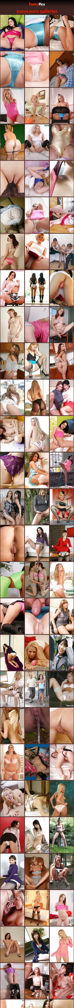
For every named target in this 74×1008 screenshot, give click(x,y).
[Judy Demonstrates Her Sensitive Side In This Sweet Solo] (37, 179)
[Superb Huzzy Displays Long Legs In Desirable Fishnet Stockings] (62, 689)
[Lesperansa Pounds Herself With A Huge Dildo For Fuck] (62, 507)
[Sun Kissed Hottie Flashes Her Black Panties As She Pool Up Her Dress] (12, 835)
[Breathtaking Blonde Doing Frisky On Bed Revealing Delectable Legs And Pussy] (37, 507)
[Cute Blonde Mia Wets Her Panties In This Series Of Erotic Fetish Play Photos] (12, 33)
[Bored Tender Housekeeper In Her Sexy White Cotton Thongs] (12, 397)
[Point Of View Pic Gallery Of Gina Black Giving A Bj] (12, 179)
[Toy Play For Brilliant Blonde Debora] (37, 69)
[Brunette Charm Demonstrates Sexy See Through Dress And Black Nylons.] (37, 470)
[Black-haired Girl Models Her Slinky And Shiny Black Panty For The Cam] (12, 762)
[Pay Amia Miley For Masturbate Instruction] (62, 179)
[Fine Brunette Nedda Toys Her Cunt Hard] (12, 288)
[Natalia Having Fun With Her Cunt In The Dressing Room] (12, 653)
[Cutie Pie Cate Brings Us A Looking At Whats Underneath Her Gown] (37, 215)
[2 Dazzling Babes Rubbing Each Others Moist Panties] (12, 507)
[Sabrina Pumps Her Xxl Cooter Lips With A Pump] (12, 543)
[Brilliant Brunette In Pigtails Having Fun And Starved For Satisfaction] (37, 616)
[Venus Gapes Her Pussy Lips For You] (62, 434)
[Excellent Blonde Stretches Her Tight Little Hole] (62, 543)
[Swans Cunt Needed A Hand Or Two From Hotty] (62, 142)
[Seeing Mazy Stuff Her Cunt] (12, 69)
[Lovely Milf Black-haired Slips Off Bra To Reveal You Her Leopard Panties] (62, 580)
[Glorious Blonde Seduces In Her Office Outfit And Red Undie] (37, 762)
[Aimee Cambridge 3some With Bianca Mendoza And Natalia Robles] (62, 944)
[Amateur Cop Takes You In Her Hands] (37, 944)
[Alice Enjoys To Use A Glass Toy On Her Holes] (62, 361)
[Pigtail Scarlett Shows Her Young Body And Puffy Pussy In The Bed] (12, 361)
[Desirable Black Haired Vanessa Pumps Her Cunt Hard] (12, 106)
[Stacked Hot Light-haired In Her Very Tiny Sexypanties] (12, 324)
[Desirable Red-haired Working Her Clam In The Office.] (62, 324)
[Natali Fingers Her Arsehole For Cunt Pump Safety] (37, 324)
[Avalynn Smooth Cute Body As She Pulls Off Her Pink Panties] (12, 798)
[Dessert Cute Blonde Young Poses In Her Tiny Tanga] (62, 69)
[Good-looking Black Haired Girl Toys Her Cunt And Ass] (62, 215)
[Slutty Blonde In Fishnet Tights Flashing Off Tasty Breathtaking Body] (12, 689)
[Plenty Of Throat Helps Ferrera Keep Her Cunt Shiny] (37, 142)
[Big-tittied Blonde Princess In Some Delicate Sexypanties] (62, 762)
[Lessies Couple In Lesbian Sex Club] (37, 871)
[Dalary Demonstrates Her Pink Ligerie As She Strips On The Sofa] (62, 908)
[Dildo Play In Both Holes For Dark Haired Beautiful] (62, 106)
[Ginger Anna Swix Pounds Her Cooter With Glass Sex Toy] (37, 580)
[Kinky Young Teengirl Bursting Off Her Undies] (37, 726)
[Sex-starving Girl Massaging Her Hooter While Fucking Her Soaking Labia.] (37, 981)
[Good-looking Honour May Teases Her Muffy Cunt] (62, 33)
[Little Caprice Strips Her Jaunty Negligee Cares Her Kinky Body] (12, 871)
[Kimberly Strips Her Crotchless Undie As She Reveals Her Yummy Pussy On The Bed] (37, 689)
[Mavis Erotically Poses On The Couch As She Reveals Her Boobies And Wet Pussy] (62, 251)
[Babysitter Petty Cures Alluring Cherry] (12, 580)
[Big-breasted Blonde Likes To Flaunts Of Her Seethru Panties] (37, 543)
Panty (37, 4)
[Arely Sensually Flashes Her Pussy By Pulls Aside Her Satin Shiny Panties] (62, 981)
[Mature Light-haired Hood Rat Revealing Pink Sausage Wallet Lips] (12, 726)
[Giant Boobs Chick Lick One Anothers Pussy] (37, 106)
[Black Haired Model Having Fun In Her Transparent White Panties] (37, 288)
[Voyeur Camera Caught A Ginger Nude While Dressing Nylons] (62, 653)
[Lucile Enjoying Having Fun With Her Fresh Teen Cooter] (37, 361)
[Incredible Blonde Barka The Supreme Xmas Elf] (37, 908)
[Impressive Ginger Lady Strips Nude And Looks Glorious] (12, 944)
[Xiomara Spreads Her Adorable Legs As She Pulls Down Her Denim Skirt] (62, 798)
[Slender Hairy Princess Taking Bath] (12, 434)
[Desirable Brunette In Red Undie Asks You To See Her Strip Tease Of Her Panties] (12, 251)
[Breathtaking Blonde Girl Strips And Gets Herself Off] (12, 616)
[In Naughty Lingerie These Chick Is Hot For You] (12, 215)
